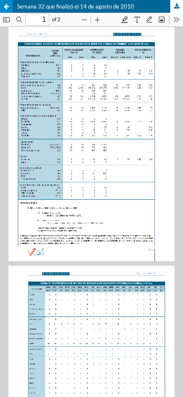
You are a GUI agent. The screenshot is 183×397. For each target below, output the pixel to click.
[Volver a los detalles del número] (6, 6)
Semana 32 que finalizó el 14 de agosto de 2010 (75, 6)
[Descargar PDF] (176, 6)
